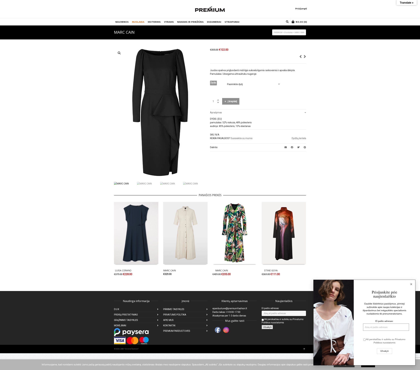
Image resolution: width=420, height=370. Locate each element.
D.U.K (116, 309)
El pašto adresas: (270, 308)
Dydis (213, 82)
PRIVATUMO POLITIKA (174, 314)
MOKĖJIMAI (120, 325)
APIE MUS (168, 320)
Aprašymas (216, 112)
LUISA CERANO (123, 270)
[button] (119, 53)
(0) (301, 22)
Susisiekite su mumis (241, 138)
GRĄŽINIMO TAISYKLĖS (126, 320)
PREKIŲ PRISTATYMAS (126, 314)
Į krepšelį (232, 101)
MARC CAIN (169, 270)
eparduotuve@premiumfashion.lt (229, 308)
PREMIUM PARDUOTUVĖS (176, 331)
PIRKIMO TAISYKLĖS (173, 309)
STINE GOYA (271, 270)
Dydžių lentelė (299, 138)
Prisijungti (301, 8)
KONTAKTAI (169, 325)
